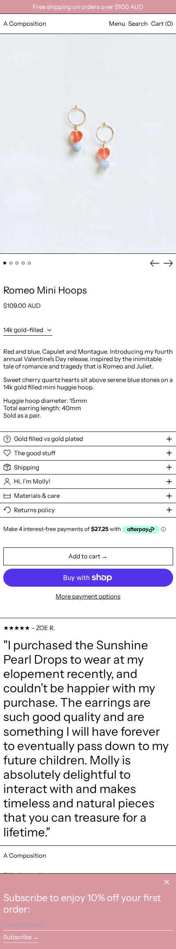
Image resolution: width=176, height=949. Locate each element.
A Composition (24, 23)
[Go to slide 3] (17, 263)
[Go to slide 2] (11, 263)
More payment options (88, 596)
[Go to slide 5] (29, 263)
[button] (138, 24)
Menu (117, 23)
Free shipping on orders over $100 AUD (88, 7)
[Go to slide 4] (23, 263)
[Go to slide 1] (5, 263)
